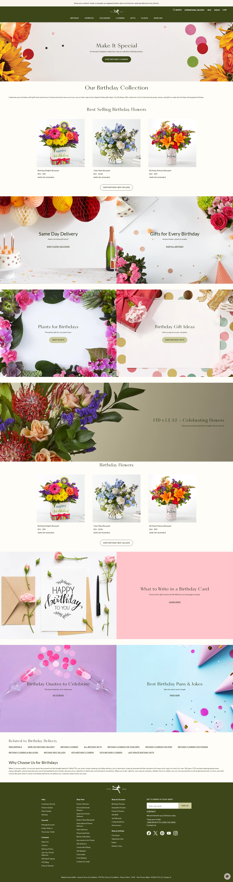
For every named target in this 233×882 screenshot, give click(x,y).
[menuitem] (74, 18)
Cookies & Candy (83, 862)
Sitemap (45, 815)
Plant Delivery (82, 829)
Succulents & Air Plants (86, 840)
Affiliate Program (48, 859)
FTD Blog (45, 862)
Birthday (74, 18)
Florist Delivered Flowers (83, 809)
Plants (144, 18)
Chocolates (81, 854)
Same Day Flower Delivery (83, 815)
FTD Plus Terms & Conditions (108, 877)
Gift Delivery (82, 844)
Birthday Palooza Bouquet (160, 170)
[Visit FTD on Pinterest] (163, 833)
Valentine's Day (117, 839)
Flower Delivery (83, 804)
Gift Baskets (81, 851)
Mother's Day (117, 846)
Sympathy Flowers (119, 808)
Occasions (105, 18)
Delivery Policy (47, 849)
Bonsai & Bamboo (83, 837)
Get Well (115, 815)
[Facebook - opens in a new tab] (150, 833)
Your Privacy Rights (143, 877)
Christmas (116, 835)
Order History (47, 828)
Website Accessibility (68, 877)
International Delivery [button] (194, 10)
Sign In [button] (217, 10)
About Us (45, 842)
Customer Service (48, 804)
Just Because (116, 818)
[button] (177, 10)
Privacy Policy (125, 877)
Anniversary (116, 825)
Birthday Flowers (118, 804)
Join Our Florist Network (48, 853)
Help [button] (209, 10)
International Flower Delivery (84, 824)
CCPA (133, 877)
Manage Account (48, 825)
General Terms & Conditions (87, 877)
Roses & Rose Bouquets (85, 820)
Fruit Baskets (82, 858)
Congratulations (118, 822)
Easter (114, 842)
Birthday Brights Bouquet (48, 170)
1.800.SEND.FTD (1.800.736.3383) (161, 822)
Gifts (132, 18)
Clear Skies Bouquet (101, 170)
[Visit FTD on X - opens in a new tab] (156, 833)
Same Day (158, 18)
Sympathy (89, 18)
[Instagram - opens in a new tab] (176, 833)
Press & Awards (48, 866)
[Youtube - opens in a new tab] (170, 833)
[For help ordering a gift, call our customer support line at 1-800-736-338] (116, 12)
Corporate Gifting (83, 847)
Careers (45, 845)
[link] (61, 143)
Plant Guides (46, 811)
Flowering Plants (83, 833)
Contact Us (151, 825)
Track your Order (48, 832)
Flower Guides (47, 808)
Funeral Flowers (118, 811)
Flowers (120, 18)
